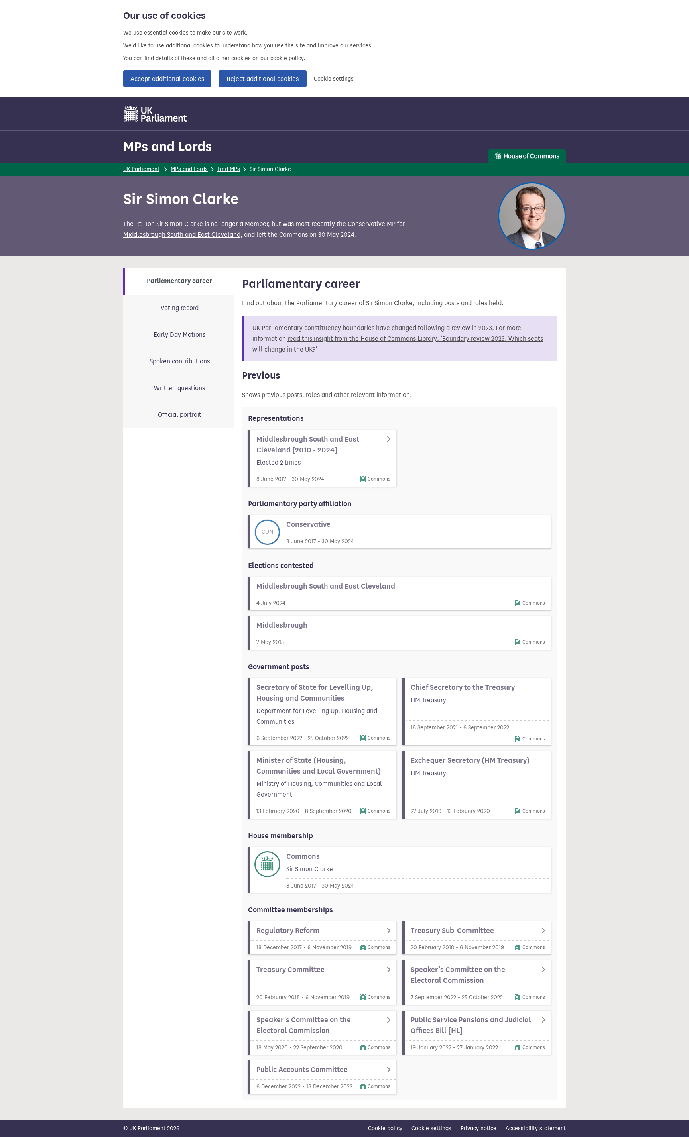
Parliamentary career (179, 281)
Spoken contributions (180, 361)
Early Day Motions (179, 334)
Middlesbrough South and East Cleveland (181, 234)
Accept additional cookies (167, 78)
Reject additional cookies (262, 78)
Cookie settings (334, 78)
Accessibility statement (536, 1128)
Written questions (179, 388)
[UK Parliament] (155, 113)
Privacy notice (478, 1128)
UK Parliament (141, 169)
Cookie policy (385, 1128)
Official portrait (179, 414)
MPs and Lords (167, 146)
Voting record (180, 308)
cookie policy (286, 58)
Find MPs (228, 169)
